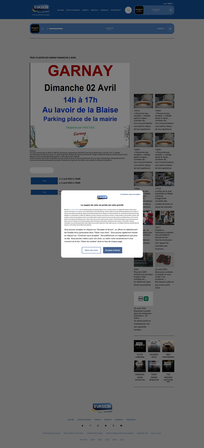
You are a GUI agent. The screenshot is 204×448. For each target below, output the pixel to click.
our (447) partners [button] (74, 209)
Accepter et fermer (112, 250)
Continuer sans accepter (130, 194)
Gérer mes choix (91, 250)
